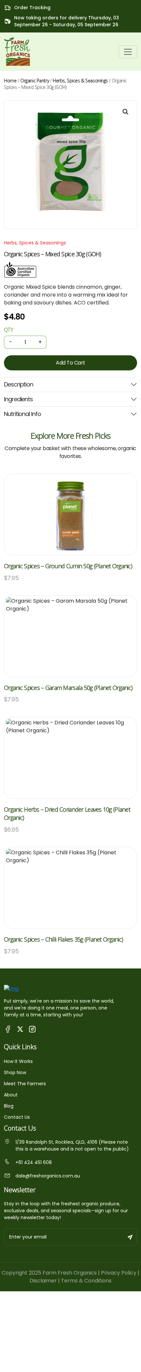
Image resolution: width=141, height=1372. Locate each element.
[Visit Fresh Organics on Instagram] (32, 1028)
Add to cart (70, 362)
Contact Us (17, 1117)
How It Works (18, 1061)
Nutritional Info (22, 414)
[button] (125, 112)
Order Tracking (32, 7)
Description (18, 384)
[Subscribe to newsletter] (130, 1237)
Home (10, 80)
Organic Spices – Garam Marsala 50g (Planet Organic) (68, 688)
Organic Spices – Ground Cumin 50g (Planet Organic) (68, 566)
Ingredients (18, 399)
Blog (8, 1106)
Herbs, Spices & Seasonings (80, 80)
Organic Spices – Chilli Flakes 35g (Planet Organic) (63, 939)
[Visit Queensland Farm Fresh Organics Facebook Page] (8, 1028)
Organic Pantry (34, 80)
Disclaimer (43, 1280)
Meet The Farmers (25, 1083)
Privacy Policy (118, 1273)
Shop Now (15, 1072)
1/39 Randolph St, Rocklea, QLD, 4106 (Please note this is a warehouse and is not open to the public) (72, 1145)
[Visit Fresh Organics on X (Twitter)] (20, 1029)
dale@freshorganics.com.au (47, 1176)
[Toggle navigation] (128, 51)
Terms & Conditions (86, 1280)
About (11, 1094)
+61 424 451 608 (33, 1162)
